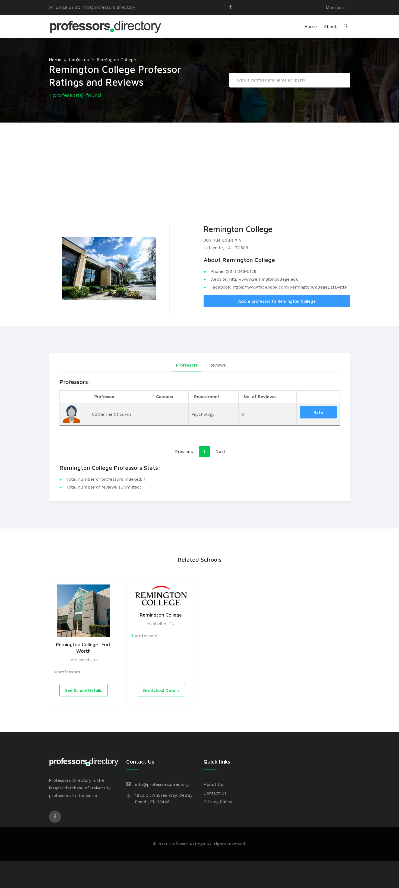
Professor (104, 396)
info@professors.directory (162, 784)
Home (310, 26)
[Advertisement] (199, 163)
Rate (318, 412)
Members (336, 7)
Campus (164, 396)
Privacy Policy (218, 801)
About (330, 26)
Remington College (116, 59)
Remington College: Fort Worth (83, 648)
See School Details (83, 690)
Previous (184, 451)
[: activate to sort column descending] (74, 396)
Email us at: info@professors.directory (95, 7)
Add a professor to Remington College (277, 301)
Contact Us (215, 793)
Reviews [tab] (217, 365)
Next (220, 451)
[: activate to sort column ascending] (318, 396)
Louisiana (79, 59)
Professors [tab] (187, 365)
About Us (213, 784)
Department (206, 396)
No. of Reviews (259, 396)
